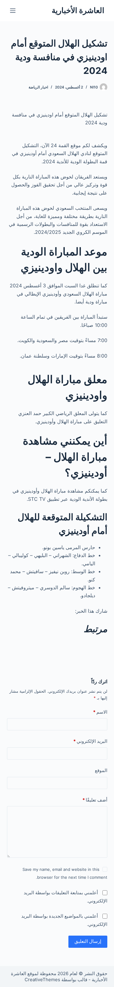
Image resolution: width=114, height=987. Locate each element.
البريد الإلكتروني (90, 741)
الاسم (100, 712)
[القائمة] (13, 10)
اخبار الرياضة (38, 87)
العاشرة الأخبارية (78, 10)
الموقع (101, 770)
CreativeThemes (42, 979)
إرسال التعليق (87, 941)
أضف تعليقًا (94, 800)
